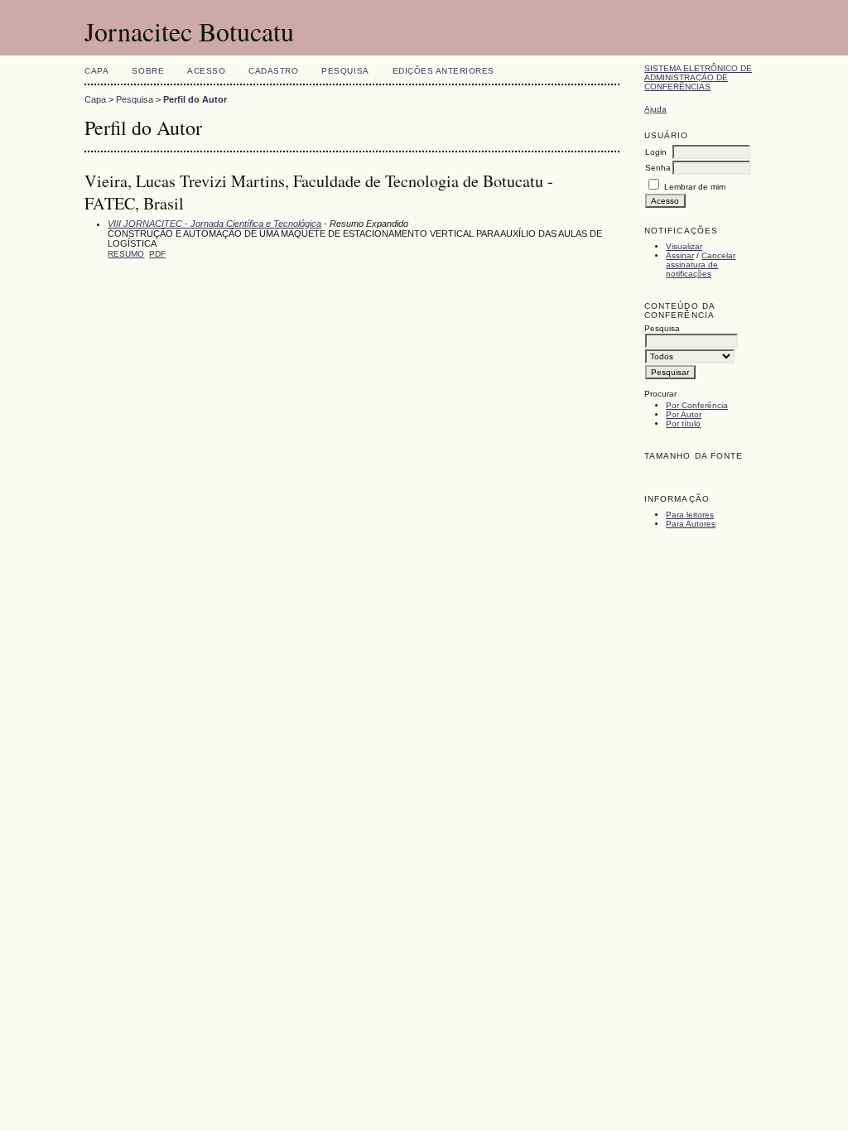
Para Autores (691, 523)
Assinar (680, 255)
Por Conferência (697, 405)
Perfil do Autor (195, 99)
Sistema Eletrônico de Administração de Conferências (698, 77)
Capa (96, 70)
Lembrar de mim (694, 186)
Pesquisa (345, 70)
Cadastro (273, 70)
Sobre (148, 70)
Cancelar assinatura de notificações (700, 264)
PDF (157, 253)
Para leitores (690, 514)
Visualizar (684, 246)
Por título (683, 423)
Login (656, 151)
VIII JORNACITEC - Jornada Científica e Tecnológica (214, 224)
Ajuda (655, 108)
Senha (658, 167)
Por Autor (683, 414)
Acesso (206, 70)
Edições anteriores (443, 70)
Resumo (126, 253)
